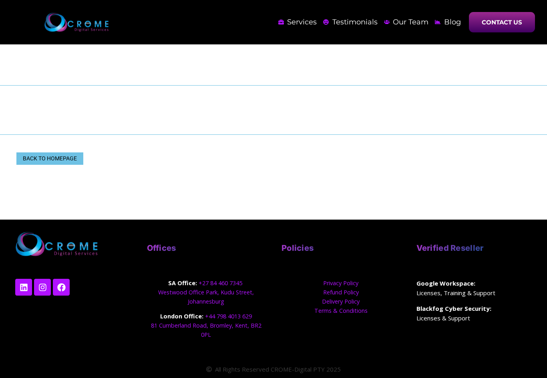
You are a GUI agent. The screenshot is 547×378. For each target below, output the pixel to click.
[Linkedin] (23, 287)
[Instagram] (42, 287)
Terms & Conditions (341, 310)
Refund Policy (341, 292)
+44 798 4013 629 (228, 316)
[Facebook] (61, 287)
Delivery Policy (341, 301)
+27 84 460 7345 (221, 283)
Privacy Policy (340, 283)
